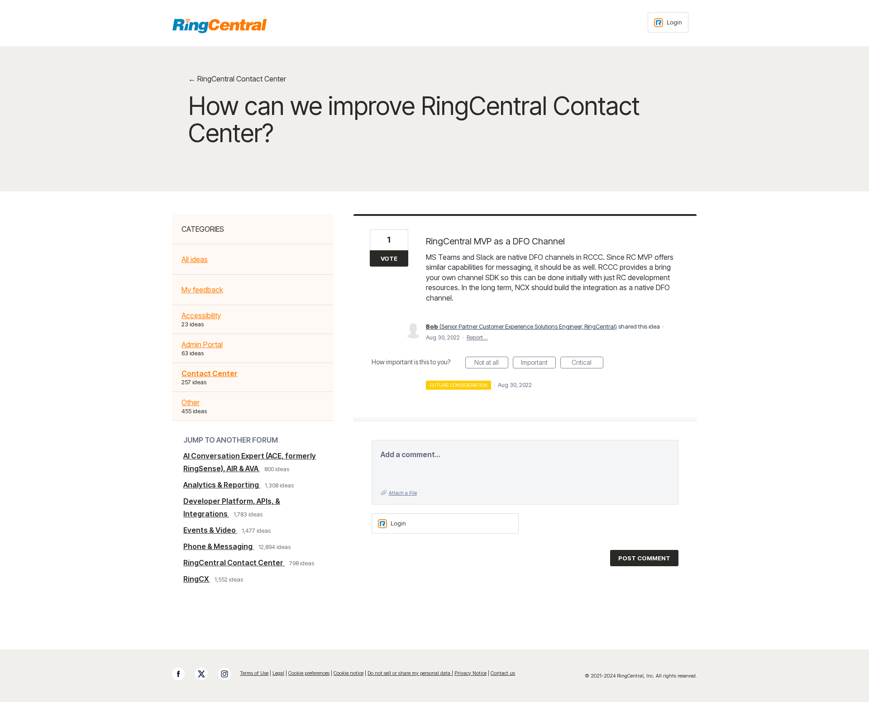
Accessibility (201, 315)
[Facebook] (183, 674)
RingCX (196, 578)
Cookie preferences (308, 673)
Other (190, 402)
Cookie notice (348, 673)
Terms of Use (254, 673)
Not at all (491, 363)
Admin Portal (202, 344)
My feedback (202, 289)
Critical (587, 363)
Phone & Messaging (218, 546)
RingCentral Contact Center (234, 562)
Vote (389, 258)
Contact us (503, 673)
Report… (477, 337)
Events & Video (210, 530)
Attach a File (403, 493)
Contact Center (209, 373)
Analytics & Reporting (221, 484)
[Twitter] (206, 674)
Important (538, 363)
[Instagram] (229, 674)
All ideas (194, 259)
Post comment (644, 558)
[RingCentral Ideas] (219, 25)
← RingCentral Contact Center (237, 78)
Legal (278, 673)
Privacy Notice (470, 673)
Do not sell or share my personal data (410, 673)
